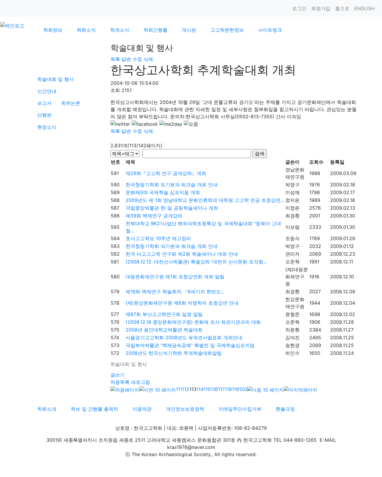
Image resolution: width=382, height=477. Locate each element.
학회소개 (46, 409)
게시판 (189, 30)
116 (214, 389)
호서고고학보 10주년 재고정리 (158, 238)
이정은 (292, 208)
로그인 (299, 8)
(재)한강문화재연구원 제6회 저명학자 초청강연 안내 (182, 303)
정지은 (292, 200)
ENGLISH (364, 8)
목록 (115, 59)
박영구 (292, 185)
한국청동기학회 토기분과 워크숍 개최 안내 (172, 185)
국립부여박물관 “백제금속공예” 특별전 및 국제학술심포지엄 (190, 345)
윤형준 (292, 314)
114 (200, 389)
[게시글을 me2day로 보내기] (170, 124)
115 (207, 389)
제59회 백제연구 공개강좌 (154, 216)
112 (185, 389)
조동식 (292, 238)
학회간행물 (155, 30)
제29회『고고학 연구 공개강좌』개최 (166, 173)
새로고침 (140, 382)
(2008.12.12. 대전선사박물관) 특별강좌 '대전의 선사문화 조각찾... (196, 262)
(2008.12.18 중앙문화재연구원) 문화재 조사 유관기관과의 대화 (193, 322)
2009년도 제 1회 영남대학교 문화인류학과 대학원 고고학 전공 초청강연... (205, 200)
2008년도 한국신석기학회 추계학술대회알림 (174, 353)
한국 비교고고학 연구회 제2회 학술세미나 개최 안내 (182, 254)
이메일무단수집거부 (239, 409)
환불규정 (285, 409)
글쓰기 (117, 375)
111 (179, 389)
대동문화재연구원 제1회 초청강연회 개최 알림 (175, 277)
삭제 (148, 59)
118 (228, 389)
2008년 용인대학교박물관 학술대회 (164, 330)
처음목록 (120, 382)
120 (243, 389)
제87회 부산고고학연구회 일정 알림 (164, 314)
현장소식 (46, 127)
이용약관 (142, 409)
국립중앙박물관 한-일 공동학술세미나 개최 (172, 208)
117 (221, 389)
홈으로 (342, 8)
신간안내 (46, 91)
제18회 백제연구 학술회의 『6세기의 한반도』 (176, 292)
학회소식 (86, 30)
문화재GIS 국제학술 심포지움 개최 (163, 192)
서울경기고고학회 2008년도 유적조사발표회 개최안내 (184, 338)
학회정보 (52, 30)
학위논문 (70, 103)
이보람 (292, 227)
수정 (137, 59)
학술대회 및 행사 (55, 79)
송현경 (292, 345)
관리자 (292, 254)
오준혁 (292, 262)
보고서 (44, 103)
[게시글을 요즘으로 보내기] (191, 124)
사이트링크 (270, 30)
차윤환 (292, 330)
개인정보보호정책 (185, 409)
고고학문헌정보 (227, 30)
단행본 (44, 115)
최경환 (292, 216)
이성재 (292, 192)
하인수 (292, 353)
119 (235, 389)
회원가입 (320, 8)
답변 (126, 59)
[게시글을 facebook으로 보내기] (145, 124)
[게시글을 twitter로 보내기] (120, 124)
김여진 (292, 338)
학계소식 (119, 30)
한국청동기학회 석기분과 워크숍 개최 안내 (172, 246)
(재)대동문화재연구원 (296, 276)
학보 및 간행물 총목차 (94, 409)
